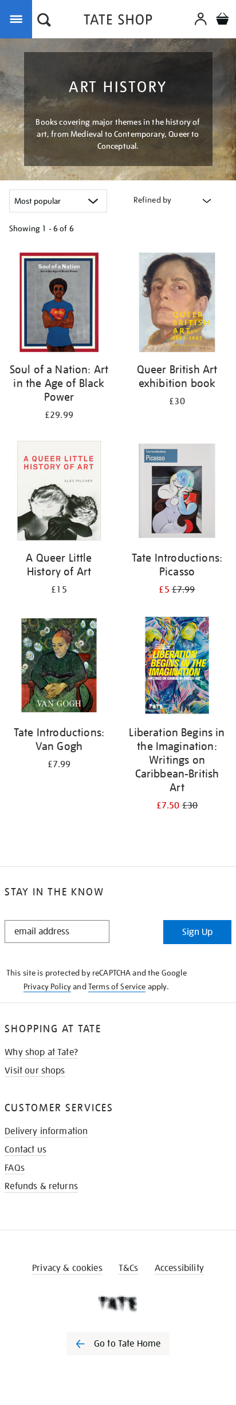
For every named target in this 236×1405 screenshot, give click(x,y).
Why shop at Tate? (41, 1052)
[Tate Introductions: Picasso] (177, 492)
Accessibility (179, 1268)
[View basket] (222, 20)
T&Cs (129, 1268)
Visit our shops (35, 1070)
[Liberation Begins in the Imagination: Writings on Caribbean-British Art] (177, 667)
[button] (44, 21)
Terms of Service (117, 986)
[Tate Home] (118, 1303)
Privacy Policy (47, 986)
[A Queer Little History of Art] (59, 492)
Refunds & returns (41, 1186)
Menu (18, 18)
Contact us (25, 1149)
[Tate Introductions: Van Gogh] (59, 667)
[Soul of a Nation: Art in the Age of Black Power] (59, 304)
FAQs (15, 1168)
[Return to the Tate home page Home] (118, 21)
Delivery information (46, 1131)
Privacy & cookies (67, 1268)
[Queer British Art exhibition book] (177, 304)
